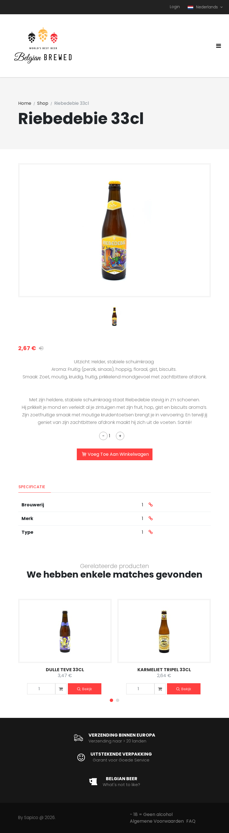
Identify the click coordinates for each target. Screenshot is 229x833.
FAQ (190, 821)
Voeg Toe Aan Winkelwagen (118, 454)
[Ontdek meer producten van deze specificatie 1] (151, 505)
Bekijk (87, 689)
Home (24, 103)
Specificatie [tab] (31, 487)
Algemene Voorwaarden (157, 821)
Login (175, 7)
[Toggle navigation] (219, 46)
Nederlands (207, 7)
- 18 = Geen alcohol (151, 814)
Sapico (31, 817)
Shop (42, 103)
